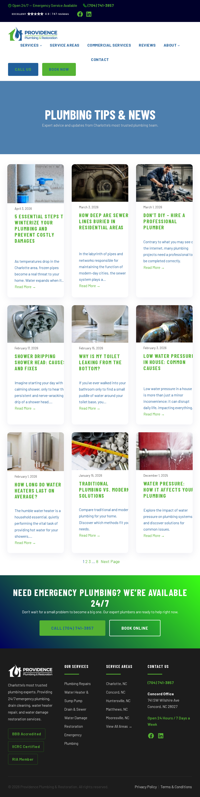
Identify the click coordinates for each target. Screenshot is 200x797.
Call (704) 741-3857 (72, 628)
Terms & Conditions (176, 787)
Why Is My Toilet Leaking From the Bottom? (100, 362)
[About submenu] (179, 45)
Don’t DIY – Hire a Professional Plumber (164, 221)
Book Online (134, 628)
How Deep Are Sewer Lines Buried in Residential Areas (104, 221)
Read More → (25, 286)
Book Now (59, 69)
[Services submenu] (41, 45)
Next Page (110, 561)
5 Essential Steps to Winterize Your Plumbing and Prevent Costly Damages (41, 228)
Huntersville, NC (118, 700)
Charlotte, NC (116, 683)
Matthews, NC (117, 709)
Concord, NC (115, 692)
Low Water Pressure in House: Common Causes (168, 362)
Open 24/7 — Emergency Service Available (44, 5)
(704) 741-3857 (101, 5)
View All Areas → (119, 726)
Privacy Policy (146, 787)
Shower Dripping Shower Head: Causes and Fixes (40, 362)
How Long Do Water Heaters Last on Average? (38, 490)
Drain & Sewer (75, 709)
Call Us (23, 69)
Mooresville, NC (117, 718)
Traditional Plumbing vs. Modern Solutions (104, 489)
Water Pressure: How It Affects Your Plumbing (168, 489)
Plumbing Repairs (77, 683)
